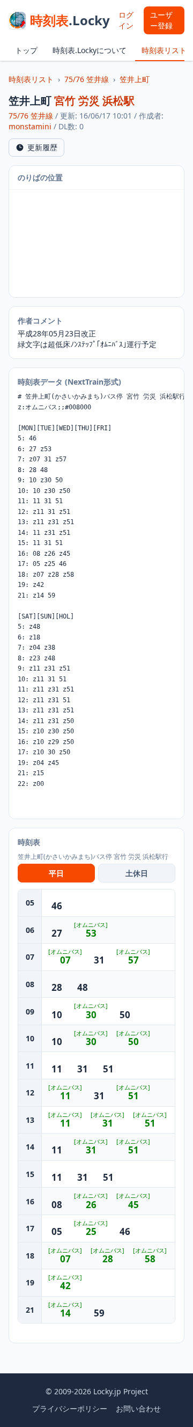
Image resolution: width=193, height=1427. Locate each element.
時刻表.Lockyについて (90, 50)
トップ (26, 50)
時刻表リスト (164, 50)
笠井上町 (135, 79)
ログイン (125, 20)
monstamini (30, 126)
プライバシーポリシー (69, 1408)
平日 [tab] (56, 873)
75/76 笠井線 (86, 79)
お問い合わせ (138, 1408)
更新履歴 (42, 147)
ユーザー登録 (161, 20)
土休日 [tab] (136, 873)
